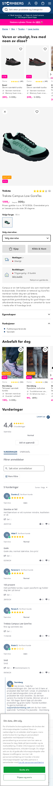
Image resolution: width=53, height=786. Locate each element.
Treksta (6, 191)
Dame (5, 29)
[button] (8, 519)
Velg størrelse (12, 238)
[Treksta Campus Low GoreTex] (7, 222)
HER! (38, 22)
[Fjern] (46, 9)
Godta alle (24, 770)
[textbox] (48, 488)
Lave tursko (33, 29)
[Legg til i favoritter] (20, 49)
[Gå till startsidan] (12, 3)
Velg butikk (17, 277)
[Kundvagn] (42, 3)
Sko (13, 29)
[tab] (26, 442)
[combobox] (41, 487)
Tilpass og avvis (24, 777)
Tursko (21, 29)
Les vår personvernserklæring (31, 762)
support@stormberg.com (19, 707)
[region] (24, 750)
